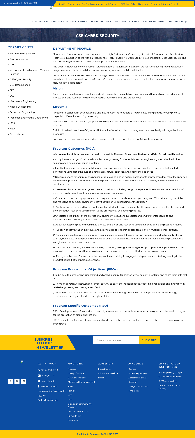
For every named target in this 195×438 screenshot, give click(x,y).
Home (34, 22)
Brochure (144, 4)
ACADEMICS (71, 22)
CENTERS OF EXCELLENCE (130, 22)
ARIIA (70, 386)
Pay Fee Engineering (69, 4)
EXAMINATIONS (111, 22)
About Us (43, 22)
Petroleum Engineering (22, 112)
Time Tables (133, 391)
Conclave (114, 4)
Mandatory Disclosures (78, 411)
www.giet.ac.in (47, 381)
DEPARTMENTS (96, 22)
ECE (12, 95)
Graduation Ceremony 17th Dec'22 (80, 405)
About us (72, 369)
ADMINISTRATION (56, 22)
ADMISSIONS (83, 22)
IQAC (145, 22)
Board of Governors (76, 378)
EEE (12, 90)
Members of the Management (81, 382)
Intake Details (104, 369)
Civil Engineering (19, 59)
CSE (12, 64)
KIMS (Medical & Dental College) (169, 387)
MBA (12, 128)
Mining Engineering (20, 106)
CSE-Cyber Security (20, 79)
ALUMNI (152, 22)
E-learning (155, 4)
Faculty (71, 391)
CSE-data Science (20, 85)
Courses (132, 369)
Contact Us (73, 420)
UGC (70, 395)
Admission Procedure (108, 373)
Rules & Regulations (137, 373)
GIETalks (125, 4)
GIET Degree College (168, 381)
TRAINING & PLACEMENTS (168, 22)
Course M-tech (18, 134)
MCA (12, 123)
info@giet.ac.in (48, 375)
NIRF (70, 399)
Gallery (133, 4)
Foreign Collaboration (138, 386)
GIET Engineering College (170, 372)
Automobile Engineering (23, 53)
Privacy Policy (74, 416)
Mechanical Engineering (23, 101)
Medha (103, 4)
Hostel (101, 378)
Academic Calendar (137, 378)
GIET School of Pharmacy (170, 377)
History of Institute (76, 373)
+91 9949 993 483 (49, 370)
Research (132, 382)
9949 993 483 (30, 3)
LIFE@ (183, 22)
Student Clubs (169, 4)
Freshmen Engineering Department (29, 117)
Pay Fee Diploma (90, 4)
